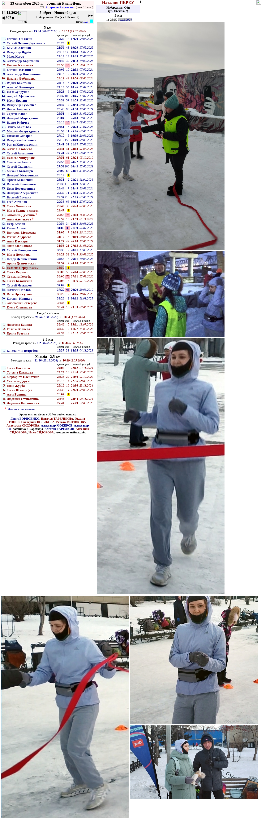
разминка (19, 429)
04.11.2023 (86, 350)
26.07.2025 (86, 52)
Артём (20, 180)
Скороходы (35, 429)
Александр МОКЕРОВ (56, 425)
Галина (18, 329)
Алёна (19, 149)
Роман (22, 144)
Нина (16, 385)
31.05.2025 (86, 113)
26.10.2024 (86, 232)
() (45, 31)
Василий (21, 184)
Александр (23, 61)
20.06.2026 (86, 135)
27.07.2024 (86, 201)
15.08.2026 (86, 162)
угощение (62, 432)
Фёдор (22, 259)
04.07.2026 (86, 228)
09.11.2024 (86, 398)
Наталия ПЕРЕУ (118, 2)
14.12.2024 (125, 19)
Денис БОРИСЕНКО (25, 418)
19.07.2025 (86, 60)
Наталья (21, 78)
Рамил (16, 228)
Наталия (17, 268)
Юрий (17, 100)
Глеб (17, 202)
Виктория (21, 232)
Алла (17, 394)
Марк (15, 56)
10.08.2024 (86, 188)
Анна (19, 219)
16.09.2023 (86, 214)
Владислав (21, 140)
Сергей (18, 43)
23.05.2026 (86, 372)
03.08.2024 (86, 197)
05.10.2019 (86, 157)
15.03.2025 (86, 328)
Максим (23, 131)
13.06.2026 (86, 263)
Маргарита (23, 377)
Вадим (19, 83)
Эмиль (19, 127)
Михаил (20, 171)
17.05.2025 (86, 47)
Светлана (19, 276)
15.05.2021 (86, 166)
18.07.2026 (86, 324)
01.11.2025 (86, 219)
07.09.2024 (86, 69)
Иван (21, 188)
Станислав (19, 162)
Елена (19, 307)
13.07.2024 (86, 96)
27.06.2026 (86, 333)
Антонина (21, 215)
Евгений (19, 39)
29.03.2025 (86, 65)
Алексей (20, 87)
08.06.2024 (86, 78)
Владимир (19, 52)
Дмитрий (22, 118)
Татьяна (20, 372)
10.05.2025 (86, 258)
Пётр (16, 224)
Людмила (19, 324)
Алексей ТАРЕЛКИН (59, 429)
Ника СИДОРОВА (41, 432)
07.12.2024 (86, 280)
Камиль (19, 48)
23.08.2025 (86, 100)
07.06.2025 (86, 91)
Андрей (21, 96)
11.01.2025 (86, 298)
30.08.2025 (86, 223)
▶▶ (90, 15)
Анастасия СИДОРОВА (22, 425)
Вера (19, 294)
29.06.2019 (86, 289)
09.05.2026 (86, 38)
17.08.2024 (86, 144)
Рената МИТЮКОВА (71, 422)
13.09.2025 (86, 250)
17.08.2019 (86, 184)
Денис (18, 109)
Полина (20, 65)
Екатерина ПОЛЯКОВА (38, 422)
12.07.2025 (86, 56)
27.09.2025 (86, 192)
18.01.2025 (86, 294)
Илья (18, 92)
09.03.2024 (86, 390)
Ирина (18, 333)
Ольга (19, 206)
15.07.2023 (86, 87)
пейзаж (75, 432)
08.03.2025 (86, 381)
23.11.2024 (86, 368)
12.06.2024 (86, 109)
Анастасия (22, 303)
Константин (22, 350)
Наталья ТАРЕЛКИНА (57, 418)
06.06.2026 (86, 153)
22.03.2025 (86, 403)
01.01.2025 (86, 126)
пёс (83, 432)
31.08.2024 (86, 245)
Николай (19, 136)
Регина (19, 237)
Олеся (18, 272)
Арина (21, 263)
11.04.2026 (86, 179)
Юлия (16, 210)
